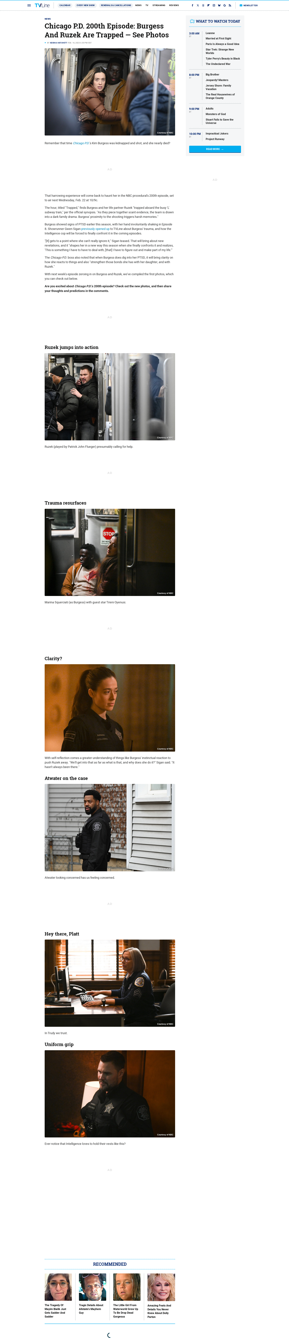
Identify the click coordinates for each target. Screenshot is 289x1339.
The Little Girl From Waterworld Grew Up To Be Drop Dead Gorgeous (125, 1310)
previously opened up (95, 229)
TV (147, 5)
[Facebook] (192, 5)
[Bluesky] (219, 5)
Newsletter (251, 5)
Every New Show (86, 5)
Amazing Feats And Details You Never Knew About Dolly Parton (159, 1311)
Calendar (65, 5)
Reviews (174, 5)
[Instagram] (213, 5)
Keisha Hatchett (58, 42)
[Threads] (203, 5)
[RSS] (229, 5)
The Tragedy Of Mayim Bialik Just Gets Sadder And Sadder (55, 1310)
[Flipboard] (208, 5)
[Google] (224, 5)
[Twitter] (197, 5)
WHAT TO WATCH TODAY (218, 21)
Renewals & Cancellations (116, 5)
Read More (213, 149)
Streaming (159, 5)
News (138, 5)
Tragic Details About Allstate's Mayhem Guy (91, 1309)
